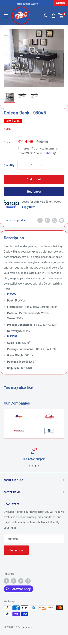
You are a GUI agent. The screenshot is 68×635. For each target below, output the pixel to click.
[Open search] (46, 16)
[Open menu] (6, 15)
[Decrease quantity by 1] (22, 165)
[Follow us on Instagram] (13, 581)
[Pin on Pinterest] (47, 220)
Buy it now (34, 191)
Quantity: (9, 165)
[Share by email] (61, 220)
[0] (61, 15)
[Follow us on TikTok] (28, 581)
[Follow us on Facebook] (6, 581)
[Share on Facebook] (40, 220)
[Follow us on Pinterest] (20, 581)
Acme (7, 128)
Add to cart (34, 179)
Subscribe (60, 3)
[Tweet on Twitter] (54, 220)
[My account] (53, 16)
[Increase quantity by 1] (42, 165)
